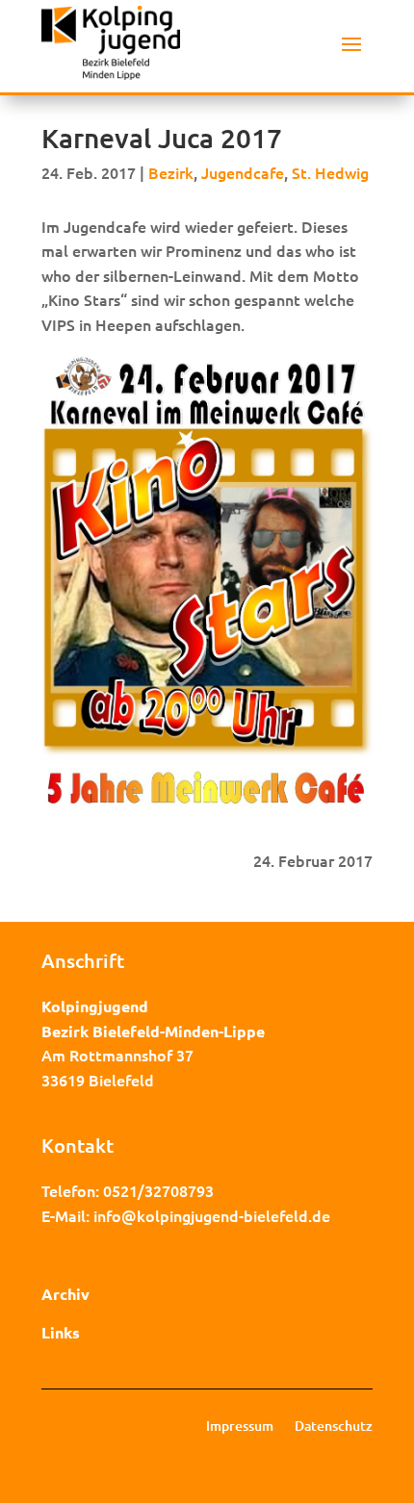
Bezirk (171, 172)
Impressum (239, 1427)
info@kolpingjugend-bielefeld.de (211, 1215)
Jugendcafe (242, 172)
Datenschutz (334, 1427)
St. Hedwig (330, 172)
